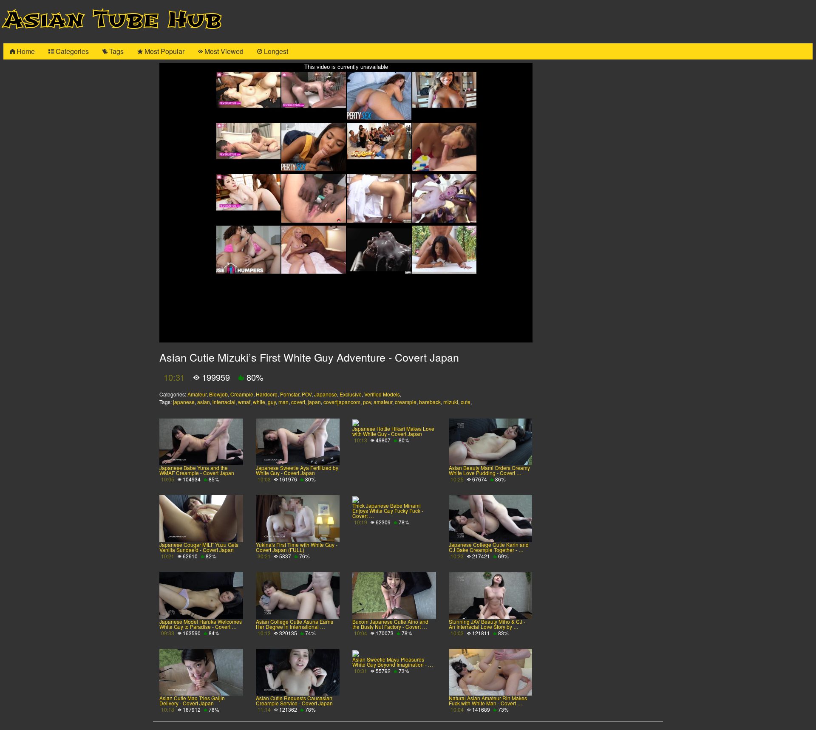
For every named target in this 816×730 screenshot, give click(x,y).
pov (367, 401)
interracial (223, 401)
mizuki (450, 401)
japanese (184, 401)
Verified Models (382, 394)
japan (314, 401)
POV (307, 394)
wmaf (244, 401)
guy (272, 401)
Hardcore (267, 394)
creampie (405, 401)
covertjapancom (341, 401)
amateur (383, 401)
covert (298, 401)
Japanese (325, 394)
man (283, 401)
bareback (430, 401)
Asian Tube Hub (112, 19)
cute (465, 401)
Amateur (197, 394)
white (259, 401)
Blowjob (218, 394)
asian (203, 401)
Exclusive (351, 394)
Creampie (241, 394)
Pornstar (289, 394)
